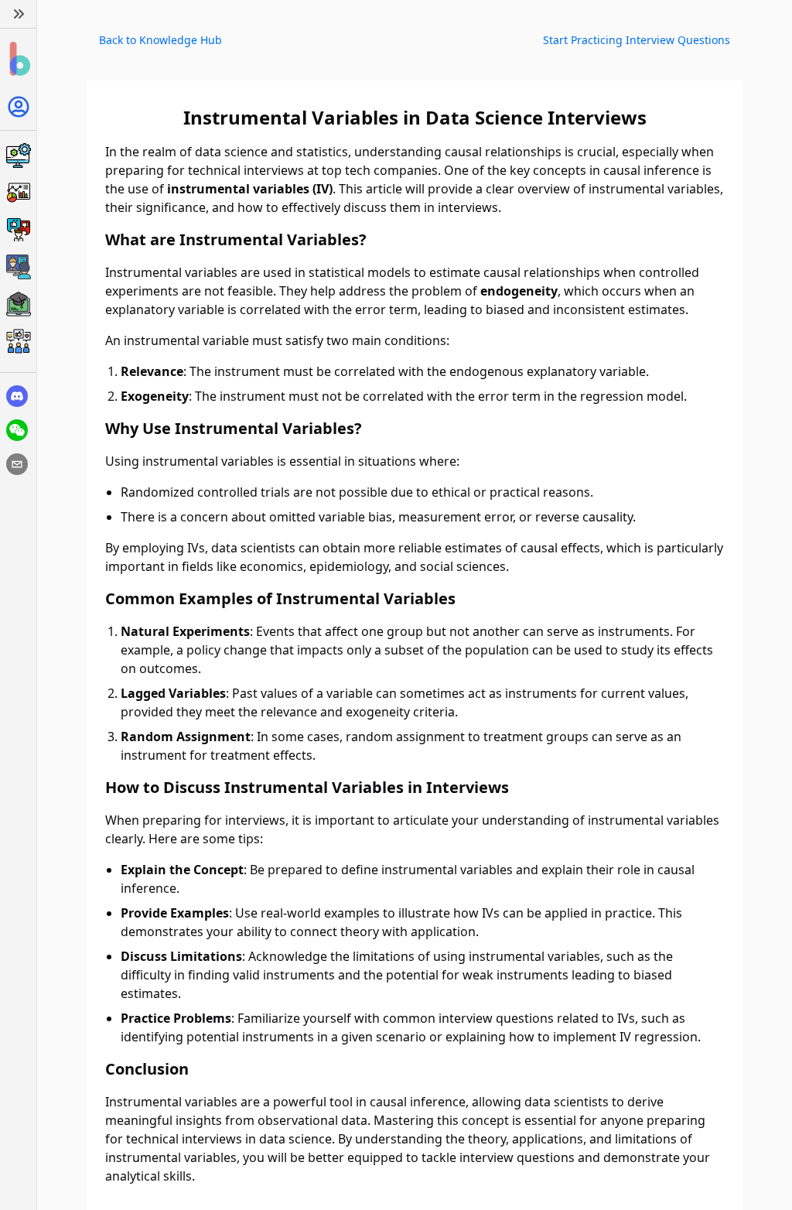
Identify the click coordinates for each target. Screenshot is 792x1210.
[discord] (17, 396)
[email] (17, 464)
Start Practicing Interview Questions (636, 39)
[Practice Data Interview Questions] (18, 192)
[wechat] (17, 430)
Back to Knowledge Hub (160, 39)
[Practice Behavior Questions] (18, 229)
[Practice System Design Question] (18, 155)
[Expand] (18, 14)
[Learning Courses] (18, 304)
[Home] (18, 59)
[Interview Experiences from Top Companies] (18, 341)
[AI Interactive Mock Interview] (18, 267)
